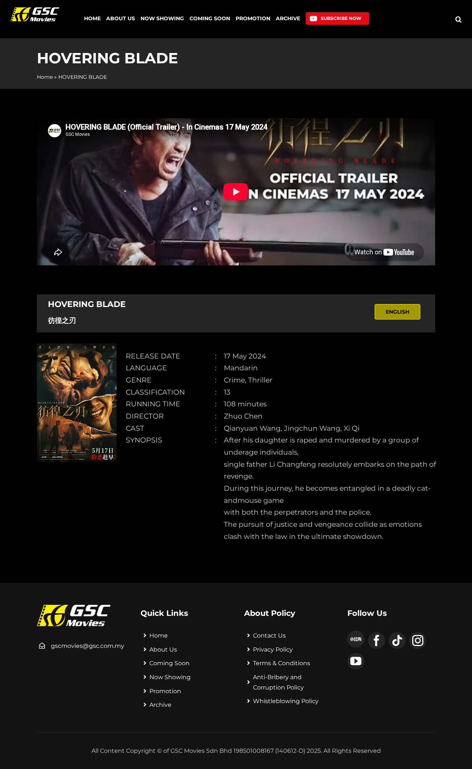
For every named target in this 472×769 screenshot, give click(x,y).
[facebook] (376, 640)
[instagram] (417, 640)
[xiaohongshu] (355, 639)
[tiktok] (397, 640)
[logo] (34, 10)
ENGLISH (397, 311)
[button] (458, 19)
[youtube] (355, 661)
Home (45, 77)
